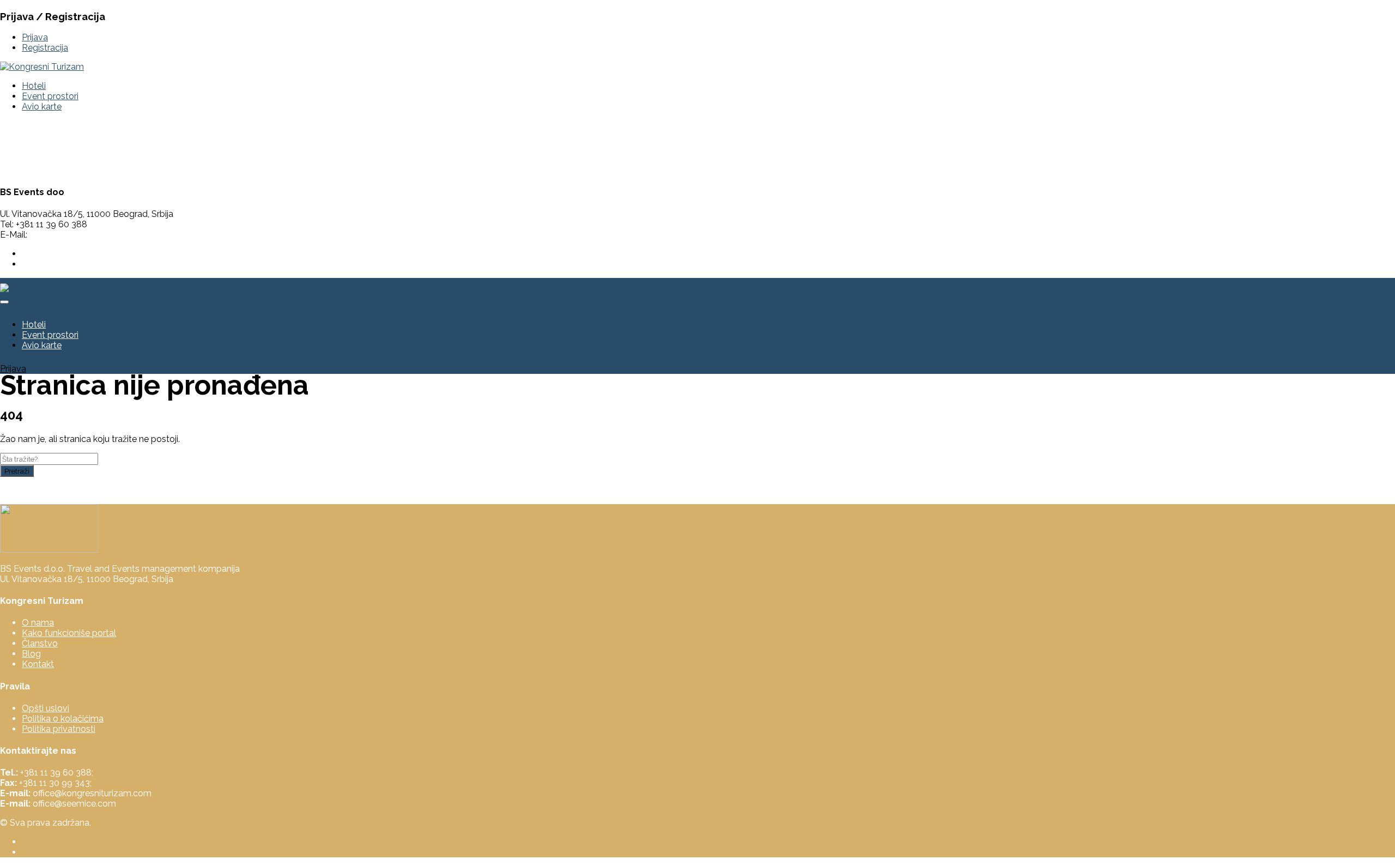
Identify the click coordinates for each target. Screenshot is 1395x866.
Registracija (45, 48)
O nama (38, 622)
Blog (31, 654)
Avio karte (42, 106)
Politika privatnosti (58, 729)
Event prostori (50, 96)
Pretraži (16, 471)
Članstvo (40, 643)
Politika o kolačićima (63, 718)
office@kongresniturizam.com (88, 234)
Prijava (35, 37)
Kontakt (38, 664)
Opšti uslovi (45, 708)
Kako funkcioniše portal (69, 633)
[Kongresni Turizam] (42, 67)
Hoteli (34, 86)
